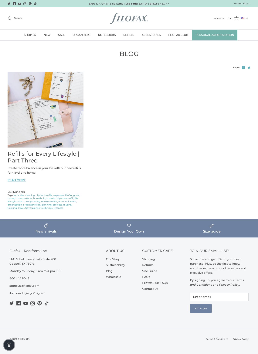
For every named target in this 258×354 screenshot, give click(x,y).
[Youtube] (19, 3)
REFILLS (128, 35)
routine (67, 204)
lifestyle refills (15, 201)
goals (76, 195)
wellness (58, 207)
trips (50, 207)
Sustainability (115, 265)
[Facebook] (14, 3)
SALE (61, 35)
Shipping (148, 259)
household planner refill (59, 198)
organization (15, 204)
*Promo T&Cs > (241, 3)
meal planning (32, 201)
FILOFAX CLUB (178, 35)
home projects (23, 198)
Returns (148, 265)
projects (57, 204)
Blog (109, 271)
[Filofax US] (129, 18)
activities (19, 195)
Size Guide (149, 271)
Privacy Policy (241, 339)
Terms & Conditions (217, 339)
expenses (58, 195)
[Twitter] (9, 3)
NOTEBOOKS (107, 35)
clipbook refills (44, 195)
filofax (68, 195)
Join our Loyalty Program (27, 293)
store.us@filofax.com (24, 286)
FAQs (146, 277)
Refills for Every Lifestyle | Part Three (44, 157)
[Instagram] (24, 3)
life (76, 198)
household (39, 198)
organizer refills (31, 204)
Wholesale (113, 277)
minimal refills (49, 201)
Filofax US (23, 339)
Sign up (201, 308)
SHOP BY (30, 35)
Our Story (113, 259)
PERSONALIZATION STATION (215, 35)
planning (47, 204)
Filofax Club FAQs (155, 283)
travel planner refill (35, 207)
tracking (12, 207)
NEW (47, 35)
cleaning (30, 195)
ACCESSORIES (151, 35)
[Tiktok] (35, 3)
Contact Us (150, 289)
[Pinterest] (30, 3)
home (11, 198)
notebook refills (67, 201)
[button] (9, 345)
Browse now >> (159, 3)
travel (21, 207)
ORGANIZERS (81, 35)
